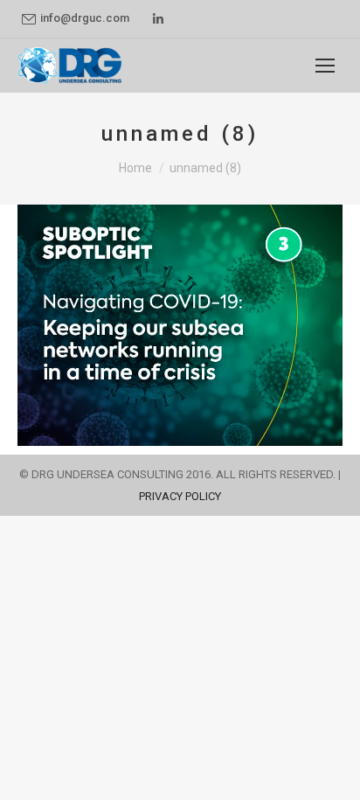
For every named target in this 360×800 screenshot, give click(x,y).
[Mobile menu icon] (325, 65)
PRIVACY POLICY (180, 496)
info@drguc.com (84, 17)
